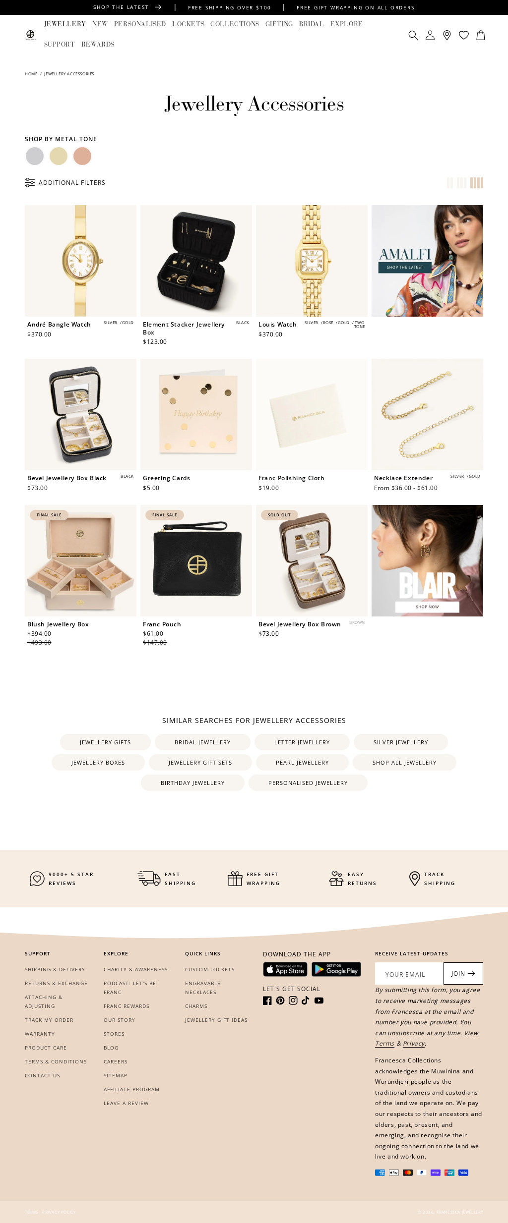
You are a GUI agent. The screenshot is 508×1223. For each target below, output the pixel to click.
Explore (346, 24)
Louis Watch (277, 325)
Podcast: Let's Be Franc (130, 988)
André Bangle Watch (59, 325)
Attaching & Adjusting (44, 1001)
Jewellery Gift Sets (200, 762)
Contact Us (42, 1075)
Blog (111, 1047)
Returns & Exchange (56, 983)
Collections (234, 24)
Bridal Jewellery (203, 742)
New (100, 24)
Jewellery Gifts (105, 742)
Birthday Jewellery (193, 782)
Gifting (279, 24)
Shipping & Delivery (55, 969)
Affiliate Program (132, 1089)
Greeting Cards (166, 478)
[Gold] (58, 156)
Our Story (119, 1019)
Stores (114, 1033)
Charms (196, 1005)
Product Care (46, 1047)
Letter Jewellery (302, 742)
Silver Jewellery (401, 742)
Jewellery (65, 24)
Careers (115, 1061)
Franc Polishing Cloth (291, 478)
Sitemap (115, 1075)
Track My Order (49, 1019)
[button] (65, 25)
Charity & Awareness (136, 969)
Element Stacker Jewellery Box (184, 328)
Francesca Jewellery (460, 1212)
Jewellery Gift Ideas (216, 1019)
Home (32, 73)
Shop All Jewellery (405, 762)
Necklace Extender (403, 478)
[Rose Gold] (82, 156)
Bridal (311, 24)
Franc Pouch (162, 624)
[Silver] (35, 156)
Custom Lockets (210, 969)
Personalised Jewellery (308, 782)
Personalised (140, 24)
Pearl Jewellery (302, 762)
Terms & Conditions (56, 1061)
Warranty (40, 1033)
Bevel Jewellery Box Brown (299, 624)
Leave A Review (126, 1103)
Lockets (188, 24)
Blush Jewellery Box (58, 624)
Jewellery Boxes (98, 762)
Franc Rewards (126, 1005)
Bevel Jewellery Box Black (67, 478)
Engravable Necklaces (203, 988)
